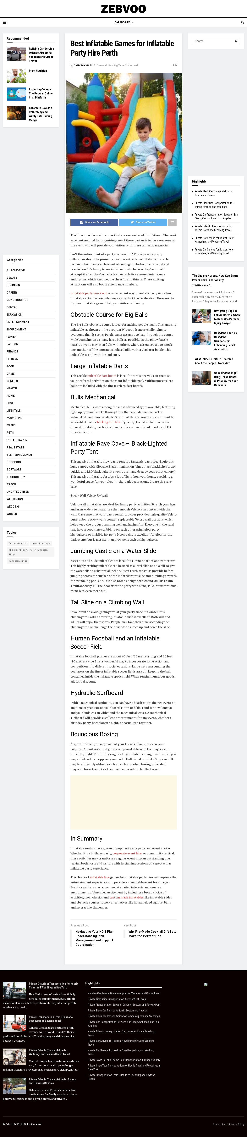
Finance (12, 351)
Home (11, 395)
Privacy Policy (236, 1124)
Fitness (12, 358)
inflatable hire (99, 877)
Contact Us (219, 1124)
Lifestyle (13, 410)
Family (11, 336)
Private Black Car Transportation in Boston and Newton (117, 1010)
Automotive (16, 270)
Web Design (15, 499)
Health (12, 388)
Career (12, 292)
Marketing (15, 417)
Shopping (14, 462)
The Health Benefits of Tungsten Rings (28, 552)
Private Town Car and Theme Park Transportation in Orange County (124, 1059)
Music (11, 425)
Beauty (12, 277)
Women (12, 513)
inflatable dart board (101, 376)
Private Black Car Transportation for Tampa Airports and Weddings (124, 1016)
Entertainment (18, 322)
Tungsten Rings (18, 561)
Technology (16, 477)
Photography (17, 440)
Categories (122, 22)
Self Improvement (20, 454)
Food (10, 366)
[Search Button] (236, 41)
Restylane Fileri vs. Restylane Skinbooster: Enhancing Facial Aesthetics (226, 341)
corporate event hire (127, 853)
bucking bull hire (108, 422)
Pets (10, 432)
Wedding (13, 506)
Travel (12, 484)
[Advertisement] (123, 802)
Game (10, 373)
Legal (11, 403)
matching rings (41, 543)
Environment (16, 329)
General (102, 65)
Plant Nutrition (38, 70)
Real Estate (15, 447)
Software (14, 469)
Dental (12, 307)
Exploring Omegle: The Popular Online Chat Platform (41, 93)
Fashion (12, 344)
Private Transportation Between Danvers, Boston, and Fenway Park (124, 1004)
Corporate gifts (18, 543)
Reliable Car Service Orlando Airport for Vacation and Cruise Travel (124, 993)
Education (14, 314)
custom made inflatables (126, 897)
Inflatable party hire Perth (88, 293)
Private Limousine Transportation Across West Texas (117, 999)
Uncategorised (18, 491)
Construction (17, 299)
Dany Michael (83, 65)
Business (13, 285)
